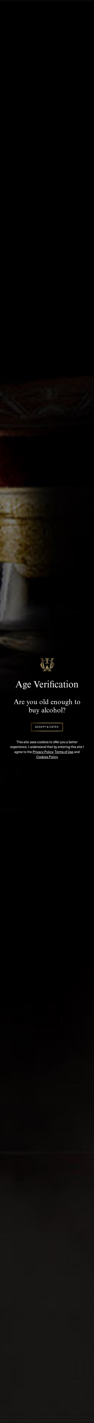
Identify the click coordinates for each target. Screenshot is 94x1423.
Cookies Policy (47, 756)
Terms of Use (64, 751)
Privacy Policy (43, 751)
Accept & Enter (47, 727)
